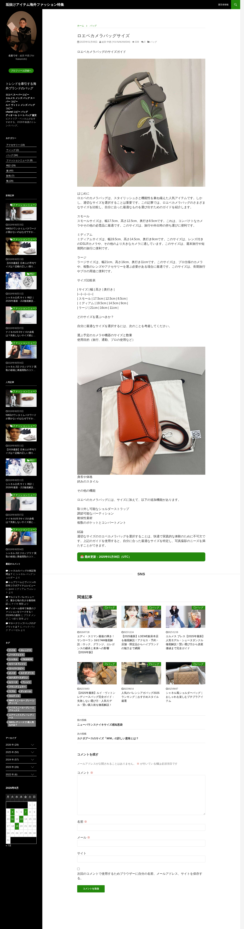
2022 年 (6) (11, 774)
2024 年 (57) (12, 759)
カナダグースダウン (18, 677)
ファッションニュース (19, 160)
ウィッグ (12, 150)
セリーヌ (13, 682)
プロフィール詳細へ (21, 70)
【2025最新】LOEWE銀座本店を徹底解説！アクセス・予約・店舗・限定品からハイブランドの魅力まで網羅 (140, 642)
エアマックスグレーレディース (21, 716)
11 (12, 819)
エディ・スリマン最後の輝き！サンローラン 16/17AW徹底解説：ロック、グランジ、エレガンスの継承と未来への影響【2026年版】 (96, 644)
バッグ (153, 42)
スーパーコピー (16, 668)
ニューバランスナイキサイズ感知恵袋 (100, 722)
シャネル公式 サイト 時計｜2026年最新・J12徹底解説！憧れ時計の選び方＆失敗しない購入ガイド (20, 299)
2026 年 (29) (12, 744)
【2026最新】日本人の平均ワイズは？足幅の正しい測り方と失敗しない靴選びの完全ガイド (21, 265)
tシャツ (26, 682)
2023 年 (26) (12, 767)
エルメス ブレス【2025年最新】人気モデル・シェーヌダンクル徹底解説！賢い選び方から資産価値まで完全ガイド (185, 642)
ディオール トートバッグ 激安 (21, 115)
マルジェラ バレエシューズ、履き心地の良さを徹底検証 (20, 600)
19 (17, 826)
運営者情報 (223, 4)
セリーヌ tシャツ (17, 664)
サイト (81, 853)
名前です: (13, 55)
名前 (82, 821)
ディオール (26, 691)
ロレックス (26, 650)
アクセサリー (15, 145)
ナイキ (12, 650)
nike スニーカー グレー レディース (22, 701)
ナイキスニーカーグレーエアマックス (21, 709)
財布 (10, 175)
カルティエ (14, 696)
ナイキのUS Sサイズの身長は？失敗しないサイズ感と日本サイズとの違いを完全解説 (20, 334)
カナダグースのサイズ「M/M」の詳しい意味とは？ (108, 736)
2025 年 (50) (12, 752)
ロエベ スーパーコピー (17, 94)
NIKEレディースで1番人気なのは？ (21, 723)
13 (21, 819)
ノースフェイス (16, 655)
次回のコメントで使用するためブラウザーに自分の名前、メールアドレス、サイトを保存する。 (139, 876)
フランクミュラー (17, 687)
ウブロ (12, 691)
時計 (11, 165)
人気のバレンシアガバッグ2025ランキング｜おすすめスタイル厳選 (140, 696)
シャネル (13, 659)
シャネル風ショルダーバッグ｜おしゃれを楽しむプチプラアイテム (184, 696)
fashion (27, 659)
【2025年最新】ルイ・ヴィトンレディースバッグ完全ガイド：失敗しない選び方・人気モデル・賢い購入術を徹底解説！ (96, 698)
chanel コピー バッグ (17, 111)
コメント (85, 772)
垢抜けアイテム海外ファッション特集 (35, 4)
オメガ (12, 673)
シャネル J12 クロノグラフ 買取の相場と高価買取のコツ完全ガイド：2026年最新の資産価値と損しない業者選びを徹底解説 (21, 368)
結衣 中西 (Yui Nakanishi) (115, 42)
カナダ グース (27, 673)
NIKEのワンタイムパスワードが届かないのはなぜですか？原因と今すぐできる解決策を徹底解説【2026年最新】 (21, 230)
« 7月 (8, 845)
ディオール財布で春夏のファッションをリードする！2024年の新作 (21, 612)
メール (83, 837)
